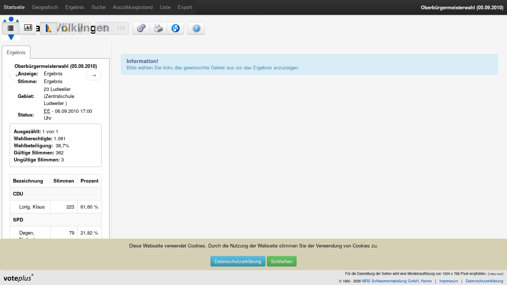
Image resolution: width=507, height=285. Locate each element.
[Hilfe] (196, 28)
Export (185, 6)
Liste (165, 6)
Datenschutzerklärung (238, 261)
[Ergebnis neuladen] (175, 28)
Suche (98, 6)
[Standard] (48, 28)
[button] (141, 28)
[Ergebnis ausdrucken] (158, 28)
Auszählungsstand (133, 6)
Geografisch (45, 6)
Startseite (14, 6)
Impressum (448, 281)
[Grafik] (27, 28)
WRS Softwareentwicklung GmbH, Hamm (397, 281)
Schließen (281, 261)
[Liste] (10, 28)
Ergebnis (74, 6)
